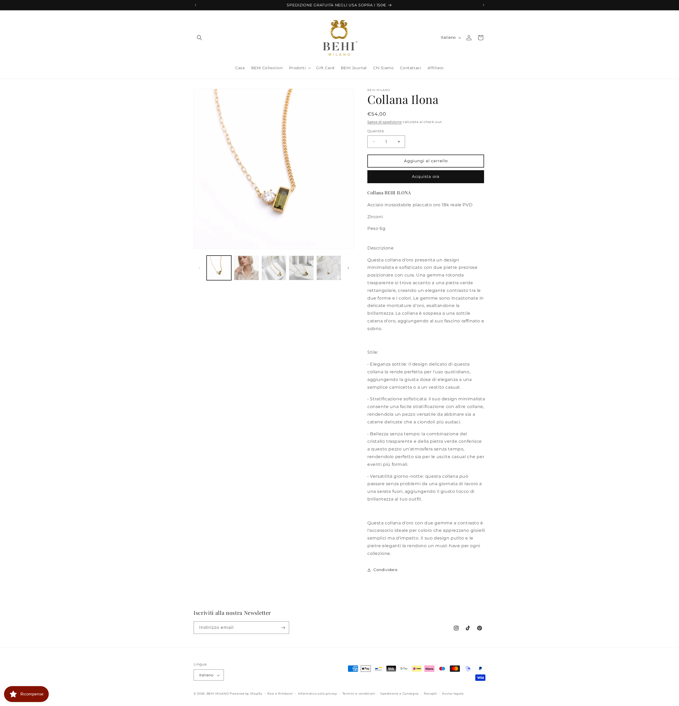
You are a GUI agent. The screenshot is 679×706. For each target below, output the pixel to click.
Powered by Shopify (246, 694)
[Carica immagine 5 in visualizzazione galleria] (328, 268)
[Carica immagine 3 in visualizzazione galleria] (274, 268)
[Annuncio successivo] (483, 5)
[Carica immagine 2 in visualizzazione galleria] (246, 268)
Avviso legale (453, 693)
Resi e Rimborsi (280, 693)
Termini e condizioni (358, 693)
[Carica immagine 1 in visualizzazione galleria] (219, 268)
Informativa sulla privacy (317, 693)
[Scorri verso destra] (348, 268)
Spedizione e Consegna (399, 693)
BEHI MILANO (218, 694)
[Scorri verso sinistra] (199, 268)
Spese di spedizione (384, 122)
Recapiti (430, 693)
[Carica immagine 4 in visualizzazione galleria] (301, 268)
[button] (199, 37)
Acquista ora (425, 176)
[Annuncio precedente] (195, 5)
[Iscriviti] (283, 627)
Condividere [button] (385, 569)
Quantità (375, 131)
